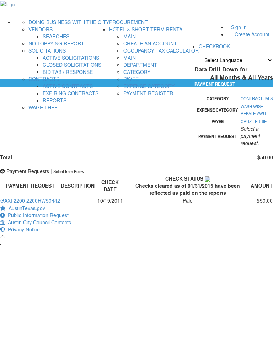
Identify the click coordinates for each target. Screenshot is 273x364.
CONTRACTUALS (257, 98)
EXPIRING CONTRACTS (70, 93)
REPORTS (54, 100)
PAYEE (131, 78)
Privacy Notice (22, 229)
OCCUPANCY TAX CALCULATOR (161, 50)
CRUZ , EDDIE (254, 121)
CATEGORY (136, 71)
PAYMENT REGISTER (148, 93)
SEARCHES (56, 36)
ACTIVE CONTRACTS (68, 86)
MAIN (129, 36)
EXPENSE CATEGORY (149, 86)
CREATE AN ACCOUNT (150, 43)
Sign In (239, 27)
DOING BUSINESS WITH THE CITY (68, 22)
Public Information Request (37, 215)
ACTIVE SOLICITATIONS (71, 57)
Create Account (252, 34)
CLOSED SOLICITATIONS (72, 64)
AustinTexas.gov (25, 208)
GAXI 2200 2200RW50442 (30, 200)
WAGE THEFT (44, 107)
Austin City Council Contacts (38, 222)
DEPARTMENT (140, 64)
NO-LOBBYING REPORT (56, 43)
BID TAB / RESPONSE (68, 71)
